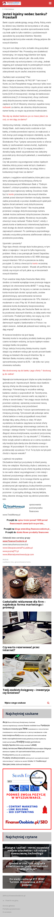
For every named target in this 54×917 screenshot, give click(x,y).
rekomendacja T (8, 761)
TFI (34, 761)
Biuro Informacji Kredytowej (18, 722)
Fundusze (45, 725)
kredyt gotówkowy (28, 739)
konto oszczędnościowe (12, 739)
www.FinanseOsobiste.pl (15, 541)
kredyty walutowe (24, 745)
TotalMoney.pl (41, 761)
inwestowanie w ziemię (25, 732)
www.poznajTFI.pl (11, 551)
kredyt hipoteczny (40, 739)
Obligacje (47, 749)
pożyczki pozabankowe (22, 755)
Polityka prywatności (11, 909)
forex (38, 726)
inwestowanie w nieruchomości (38, 729)
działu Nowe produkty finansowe (27, 532)
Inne (12, 562)
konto (11, 194)
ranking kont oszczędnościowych (37, 758)
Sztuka (30, 761)
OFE (17, 752)
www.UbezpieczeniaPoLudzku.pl (18, 548)
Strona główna (9, 906)
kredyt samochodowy (9, 742)
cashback (6, 562)
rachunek (7, 107)
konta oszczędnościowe (28, 735)
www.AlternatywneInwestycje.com (18, 554)
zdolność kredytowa (22, 764)
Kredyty (21, 741)
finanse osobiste (30, 726)
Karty (17, 735)
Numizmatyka (38, 749)
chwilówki (31, 722)
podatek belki (40, 752)
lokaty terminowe (10, 748)
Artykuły (5, 559)
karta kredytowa (9, 735)
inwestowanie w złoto (40, 732)
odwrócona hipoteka (9, 752)
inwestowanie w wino (10, 732)
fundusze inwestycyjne (12, 729)
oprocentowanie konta (22, 562)
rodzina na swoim (21, 761)
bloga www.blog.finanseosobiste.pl (26, 529)
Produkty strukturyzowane (14, 758)
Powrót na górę (12, 900)
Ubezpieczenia (9, 764)
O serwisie (7, 912)
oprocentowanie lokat (27, 752)
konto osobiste (41, 735)
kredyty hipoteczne (11, 745)
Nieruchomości (25, 748)
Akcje (5, 722)
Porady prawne (8, 755)
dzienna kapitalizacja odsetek (13, 726)
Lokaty (34, 745)
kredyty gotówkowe (32, 742)
